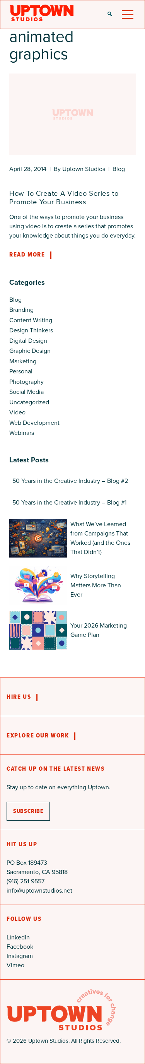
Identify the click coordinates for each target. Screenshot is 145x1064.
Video (17, 412)
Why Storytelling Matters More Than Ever (95, 585)
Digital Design (28, 340)
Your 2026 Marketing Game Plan (98, 630)
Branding (21, 309)
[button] (110, 15)
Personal (20, 371)
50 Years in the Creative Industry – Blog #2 (70, 480)
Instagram (20, 955)
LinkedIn (18, 937)
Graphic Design (30, 350)
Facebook (20, 946)
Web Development (34, 422)
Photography (26, 381)
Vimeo (15, 965)
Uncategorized (29, 402)
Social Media (26, 391)
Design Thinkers (31, 330)
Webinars (21, 432)
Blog (119, 168)
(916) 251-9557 (25, 881)
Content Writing (30, 320)
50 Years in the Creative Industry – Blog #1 (69, 502)
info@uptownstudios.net (39, 890)
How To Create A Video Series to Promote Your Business (64, 197)
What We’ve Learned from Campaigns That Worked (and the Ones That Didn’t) (100, 538)
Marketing (22, 361)
